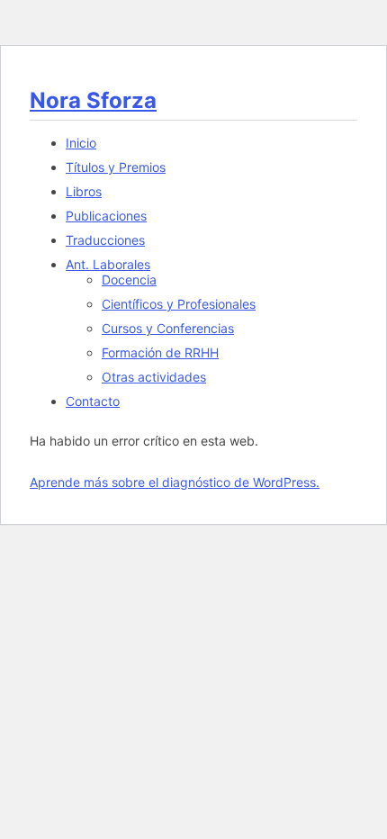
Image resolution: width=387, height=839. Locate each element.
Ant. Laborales (108, 264)
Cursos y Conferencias (168, 328)
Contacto (93, 401)
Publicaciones (106, 215)
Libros (84, 191)
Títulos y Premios (116, 167)
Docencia (129, 279)
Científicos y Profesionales (179, 303)
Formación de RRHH (160, 352)
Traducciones (105, 240)
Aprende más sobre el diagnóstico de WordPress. (175, 482)
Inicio (81, 142)
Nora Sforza (93, 100)
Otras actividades (154, 376)
